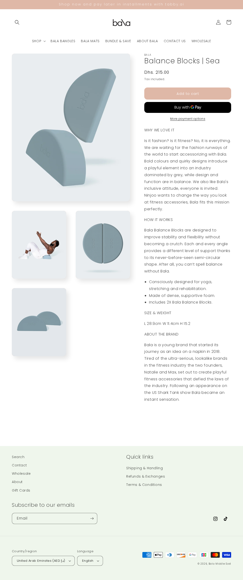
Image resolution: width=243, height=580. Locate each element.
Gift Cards (21, 490)
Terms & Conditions (144, 484)
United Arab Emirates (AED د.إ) (41, 560)
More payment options (187, 119)
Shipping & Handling (144, 468)
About (17, 481)
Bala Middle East (220, 564)
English (87, 560)
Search (18, 457)
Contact (19, 465)
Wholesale (21, 473)
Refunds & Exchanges (145, 476)
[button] (17, 22)
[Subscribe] (92, 518)
